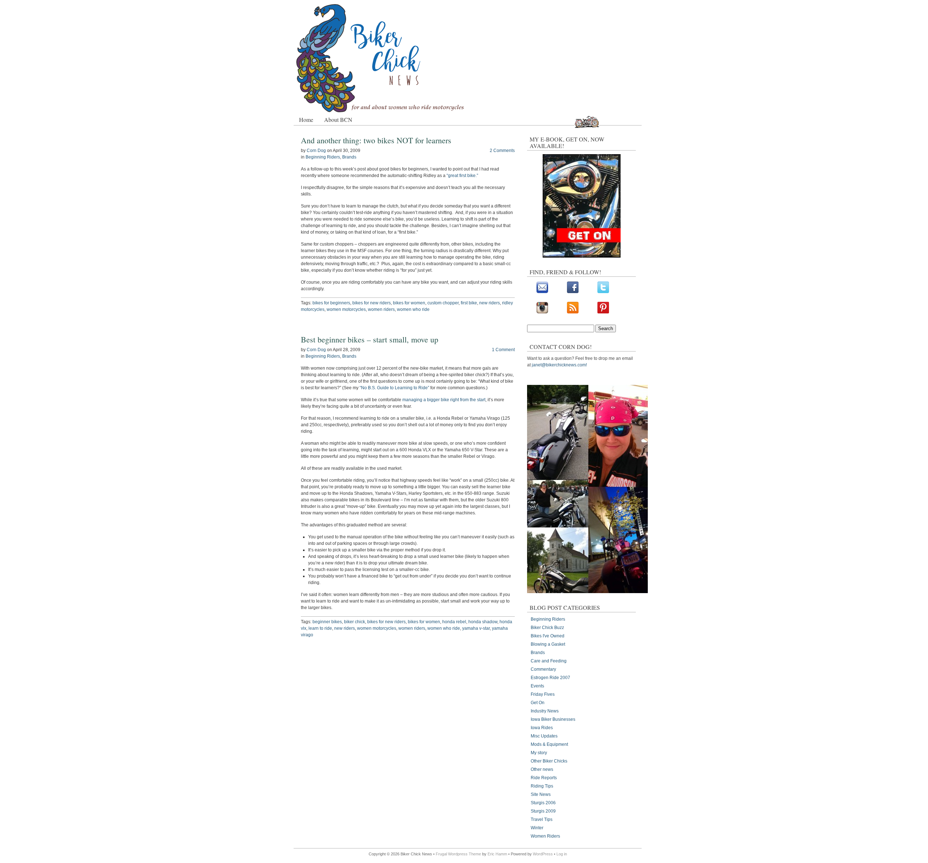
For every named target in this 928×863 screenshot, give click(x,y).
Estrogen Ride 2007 (550, 677)
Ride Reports (544, 777)
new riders (489, 302)
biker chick (354, 621)
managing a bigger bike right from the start (443, 399)
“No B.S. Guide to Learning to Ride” (394, 387)
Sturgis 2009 (543, 811)
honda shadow (482, 621)
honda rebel (454, 621)
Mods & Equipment (549, 744)
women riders (381, 309)
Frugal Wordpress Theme (458, 854)
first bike (469, 302)
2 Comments (502, 150)
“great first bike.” (462, 175)
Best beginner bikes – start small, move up (369, 339)
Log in (561, 854)
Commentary (543, 669)
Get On (537, 702)
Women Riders (545, 836)
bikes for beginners (331, 302)
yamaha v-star (476, 628)
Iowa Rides (542, 727)
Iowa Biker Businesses (553, 719)
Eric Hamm (497, 854)
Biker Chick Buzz (547, 627)
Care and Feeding (549, 660)
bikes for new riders (371, 302)
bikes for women (409, 302)
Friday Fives (543, 694)
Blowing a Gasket (548, 644)
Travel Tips (541, 819)
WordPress (543, 854)
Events (537, 686)
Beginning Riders (323, 157)
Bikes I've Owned (547, 635)
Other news (542, 769)
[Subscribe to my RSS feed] (573, 312)
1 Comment (503, 349)
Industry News (545, 711)
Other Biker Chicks (549, 761)
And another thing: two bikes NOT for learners (376, 140)
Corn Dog (316, 150)
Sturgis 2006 (543, 802)
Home (306, 119)
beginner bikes (327, 621)
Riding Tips (542, 786)
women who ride (413, 309)
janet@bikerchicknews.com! (559, 364)
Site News (541, 794)
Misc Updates (544, 736)
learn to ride (320, 628)
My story (539, 752)
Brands (349, 157)
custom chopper (443, 302)
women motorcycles (346, 309)
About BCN (338, 119)
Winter (537, 827)
